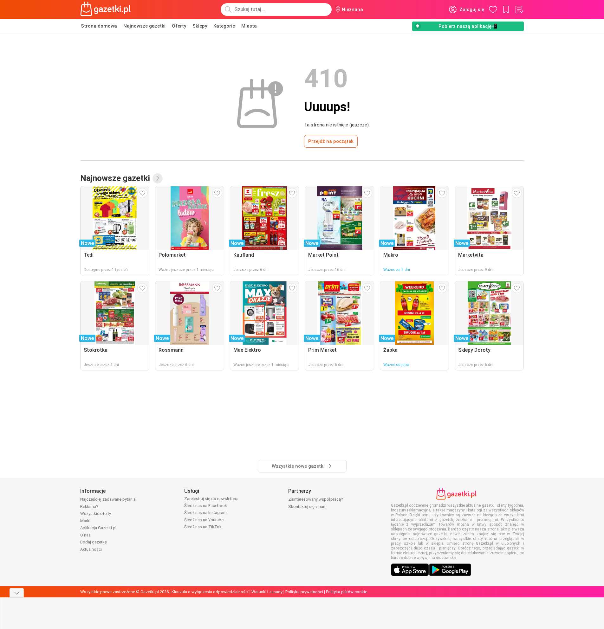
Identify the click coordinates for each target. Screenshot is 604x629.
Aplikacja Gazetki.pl (98, 527)
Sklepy (199, 26)
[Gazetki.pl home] (106, 9)
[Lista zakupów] (519, 9)
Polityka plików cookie (346, 591)
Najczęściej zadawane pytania (108, 499)
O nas (85, 535)
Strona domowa (99, 26)
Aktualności (91, 549)
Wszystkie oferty (95, 513)
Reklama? (89, 506)
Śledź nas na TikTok (203, 526)
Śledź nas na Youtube (204, 519)
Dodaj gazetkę (93, 542)
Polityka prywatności (304, 591)
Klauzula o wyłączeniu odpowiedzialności (210, 591)
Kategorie (224, 26)
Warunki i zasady (267, 591)
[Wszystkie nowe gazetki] (158, 178)
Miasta (249, 26)
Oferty (179, 26)
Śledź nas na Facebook (205, 505)
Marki (85, 520)
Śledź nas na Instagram (205, 512)
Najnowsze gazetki (144, 26)
